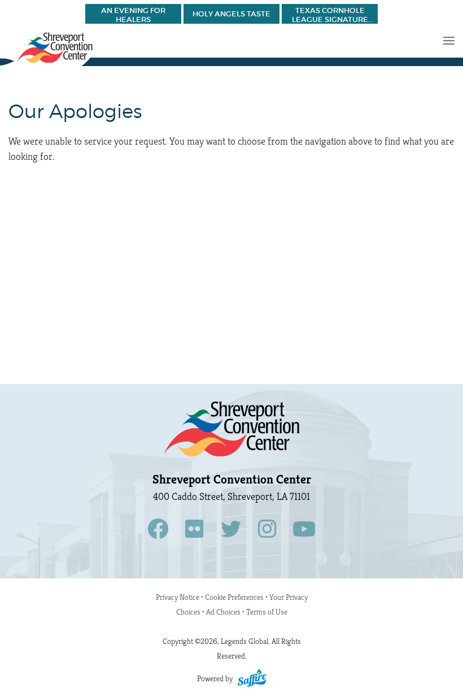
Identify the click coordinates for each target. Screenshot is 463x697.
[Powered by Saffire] (252, 678)
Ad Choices (223, 612)
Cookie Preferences (235, 597)
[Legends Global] (47, 53)
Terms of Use (266, 612)
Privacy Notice (177, 597)
